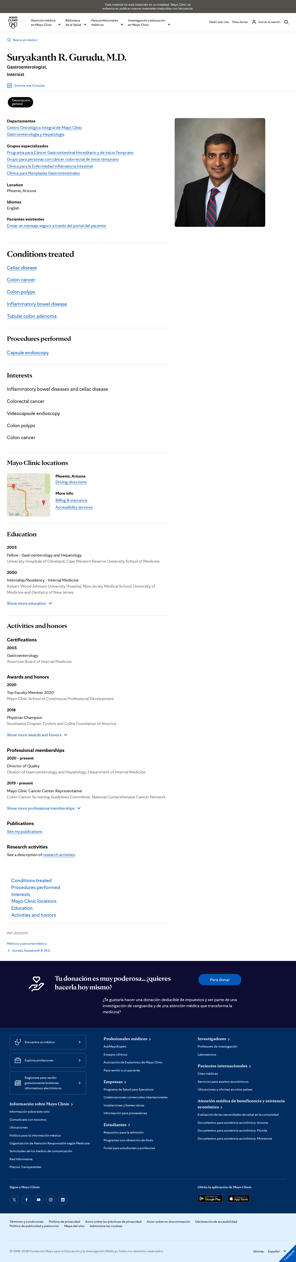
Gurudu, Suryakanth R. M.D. (31, 950)
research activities (59, 854)
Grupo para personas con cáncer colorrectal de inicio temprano (63, 159)
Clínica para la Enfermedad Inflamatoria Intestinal (50, 166)
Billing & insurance (71, 500)
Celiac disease (22, 267)
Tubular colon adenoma (32, 316)
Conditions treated (40, 253)
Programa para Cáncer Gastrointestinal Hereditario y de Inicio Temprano (70, 152)
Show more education (26, 603)
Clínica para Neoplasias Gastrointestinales (43, 173)
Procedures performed (39, 338)
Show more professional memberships (41, 808)
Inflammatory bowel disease (37, 304)
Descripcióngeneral (21, 102)
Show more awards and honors (34, 734)
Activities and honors (37, 625)
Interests (19, 375)
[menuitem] (20, 102)
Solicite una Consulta (29, 85)
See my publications (24, 831)
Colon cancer (21, 279)
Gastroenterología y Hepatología (35, 134)
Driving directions (70, 481)
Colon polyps (21, 291)
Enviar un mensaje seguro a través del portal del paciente (56, 225)
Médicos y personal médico (27, 943)
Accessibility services (74, 507)
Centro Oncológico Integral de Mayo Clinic (44, 127)
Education (22, 534)
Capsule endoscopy (28, 352)
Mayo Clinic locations (37, 462)
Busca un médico (25, 40)
